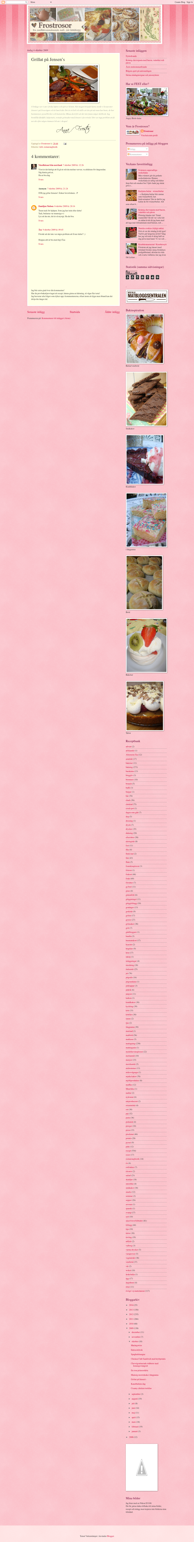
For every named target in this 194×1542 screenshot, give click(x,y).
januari (135, 1431)
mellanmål (130, 1055)
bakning (129, 767)
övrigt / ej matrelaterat (135, 1290)
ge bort (129, 886)
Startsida (75, 312)
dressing (129, 820)
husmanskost (131, 940)
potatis (128, 1138)
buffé (128, 787)
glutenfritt (130, 894)
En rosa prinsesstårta (139, 1370)
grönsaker (130, 923)
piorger (129, 1125)
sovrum (129, 1204)
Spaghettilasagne (138, 1354)
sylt (127, 1216)
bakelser (129, 763)
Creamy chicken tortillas (141, 1388)
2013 (131, 1309)
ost (127, 1109)
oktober (135, 1341)
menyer (129, 1059)
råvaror (129, 1171)
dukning (129, 833)
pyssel (128, 1142)
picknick (129, 1121)
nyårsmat (130, 1097)
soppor (129, 1200)
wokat (128, 1270)
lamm (128, 1018)
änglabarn (130, 1282)
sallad (128, 1175)
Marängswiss (136, 1345)
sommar (129, 1196)
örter (128, 1286)
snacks (128, 1191)
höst (127, 952)
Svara (40, 179)
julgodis (129, 977)
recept (128, 1150)
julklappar (130, 985)
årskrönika (130, 1274)
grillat (128, 915)
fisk (127, 857)
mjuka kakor (131, 1076)
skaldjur (129, 1179)
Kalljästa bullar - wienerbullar (151, 191)
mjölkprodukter (132, 1080)
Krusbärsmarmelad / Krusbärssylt (152, 244)
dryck (128, 824)
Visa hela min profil (149, 135)
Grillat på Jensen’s (138, 1379)
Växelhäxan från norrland (50, 165)
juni (133, 1407)
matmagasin (131, 1047)
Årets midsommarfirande (136, 66)
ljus (127, 1022)
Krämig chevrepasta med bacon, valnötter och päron (145, 61)
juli (133, 1403)
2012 (131, 1314)
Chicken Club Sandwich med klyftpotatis (148, 1358)
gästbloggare (131, 932)
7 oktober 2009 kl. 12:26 (73, 165)
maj (133, 1412)
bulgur (128, 791)
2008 (131, 1437)
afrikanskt (130, 750)
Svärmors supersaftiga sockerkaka (147, 171)
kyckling (129, 1006)
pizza (128, 1130)
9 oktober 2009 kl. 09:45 (53, 229)
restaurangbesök (50, 146)
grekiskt (129, 911)
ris (127, 1163)
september (136, 1394)
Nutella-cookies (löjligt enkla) (151, 228)
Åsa (40, 229)
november (136, 1336)
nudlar (128, 1092)
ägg (127, 1278)
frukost (129, 874)
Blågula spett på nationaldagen (138, 70)
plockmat (130, 1134)
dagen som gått (132, 812)
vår (127, 1266)
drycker (129, 828)
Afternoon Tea (132, 754)
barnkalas (130, 771)
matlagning (130, 1043)
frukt (128, 878)
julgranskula (131, 981)
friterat (129, 870)
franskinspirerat (132, 866)
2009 (131, 1328)
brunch (129, 783)
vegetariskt (130, 1257)
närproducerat (132, 1101)
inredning (130, 965)
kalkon (129, 998)
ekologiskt (130, 841)
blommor (130, 779)
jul (127, 973)
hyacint (129, 944)
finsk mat (130, 853)
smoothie (130, 1183)
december (136, 1332)
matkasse (129, 1039)
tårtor (128, 1233)
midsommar (131, 1068)
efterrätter (130, 837)
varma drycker (132, 1249)
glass (128, 890)
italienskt (130, 969)
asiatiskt (129, 758)
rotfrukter (130, 1167)
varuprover (130, 1253)
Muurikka (130, 1088)
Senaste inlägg (36, 312)
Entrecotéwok (137, 1349)
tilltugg (129, 1224)
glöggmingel (131, 899)
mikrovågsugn (132, 1072)
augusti (135, 1398)
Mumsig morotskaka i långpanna (144, 1374)
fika (127, 849)
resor (128, 1154)
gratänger (130, 907)
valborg (129, 1245)
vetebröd (129, 1261)
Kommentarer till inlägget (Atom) (56, 318)
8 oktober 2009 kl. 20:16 (64, 206)
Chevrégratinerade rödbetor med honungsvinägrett (144, 1364)
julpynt (129, 993)
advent (128, 746)
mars (134, 1421)
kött (41, 146)
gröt (127, 927)
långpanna (130, 1026)
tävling (129, 1237)
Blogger (110, 1536)
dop (127, 816)
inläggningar (131, 961)
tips (127, 1229)
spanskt (129, 1208)
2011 (131, 1318)
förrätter (129, 882)
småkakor (130, 1187)
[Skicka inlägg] (65, 143)
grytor (128, 919)
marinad (129, 1031)
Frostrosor (148, 131)
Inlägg (132, 149)
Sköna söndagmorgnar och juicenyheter (142, 75)
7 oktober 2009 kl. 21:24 (57, 188)
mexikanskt (130, 1064)
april (134, 1417)
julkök (128, 989)
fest (127, 845)
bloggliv (129, 775)
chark (128, 800)
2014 (131, 1305)
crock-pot (130, 808)
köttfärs (129, 1014)
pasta (128, 1117)
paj (127, 1113)
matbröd (129, 1035)
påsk (128, 1146)
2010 (131, 1323)
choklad (129, 804)
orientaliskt (130, 1105)
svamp (128, 1212)
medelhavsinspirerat (134, 1051)
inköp (128, 956)
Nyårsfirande (131, 56)
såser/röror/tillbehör (134, 1220)
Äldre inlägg (112, 312)
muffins (129, 1084)
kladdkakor (130, 1002)
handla (128, 936)
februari (135, 1426)
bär (127, 795)
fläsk (128, 862)
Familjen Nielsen (46, 206)
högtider (129, 948)
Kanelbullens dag (138, 1383)
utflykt (128, 1241)
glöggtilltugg (131, 903)
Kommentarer (135, 154)
